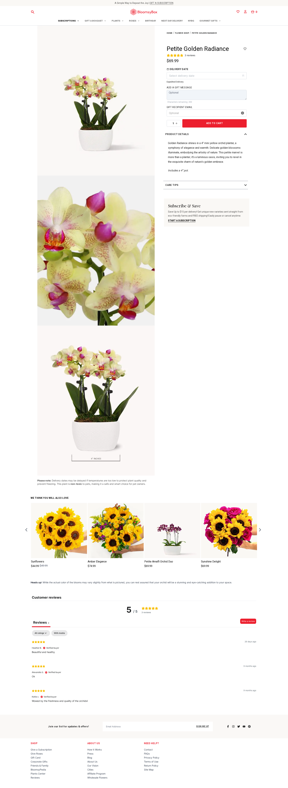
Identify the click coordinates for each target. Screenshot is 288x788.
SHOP (34, 743)
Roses (132, 20)
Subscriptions (67, 20)
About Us (93, 743)
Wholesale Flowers (97, 777)
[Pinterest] (249, 726)
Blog (89, 757)
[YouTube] (244, 726)
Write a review (248, 621)
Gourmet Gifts (208, 20)
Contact (148, 749)
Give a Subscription (41, 749)
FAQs (147, 753)
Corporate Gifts (39, 761)
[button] (206, 134)
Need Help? (151, 743)
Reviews (35, 777)
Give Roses (37, 753)
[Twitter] (238, 726)
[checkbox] (59, 633)
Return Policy (151, 765)
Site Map (149, 769)
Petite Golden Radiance (204, 33)
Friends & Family (39, 765)
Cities (90, 769)
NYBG (191, 20)
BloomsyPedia (38, 769)
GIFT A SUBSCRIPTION (161, 3)
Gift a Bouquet (94, 20)
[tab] (68, 21)
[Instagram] (233, 726)
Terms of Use (151, 761)
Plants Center (38, 773)
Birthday (150, 20)
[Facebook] (228, 726)
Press (90, 753)
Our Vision (92, 765)
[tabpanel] (144, 669)
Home (169, 33)
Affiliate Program (96, 773)
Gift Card (35, 757)
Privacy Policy (151, 757)
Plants (116, 20)
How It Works (94, 749)
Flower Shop (182, 33)
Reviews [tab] (41, 622)
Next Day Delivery (172, 20)
